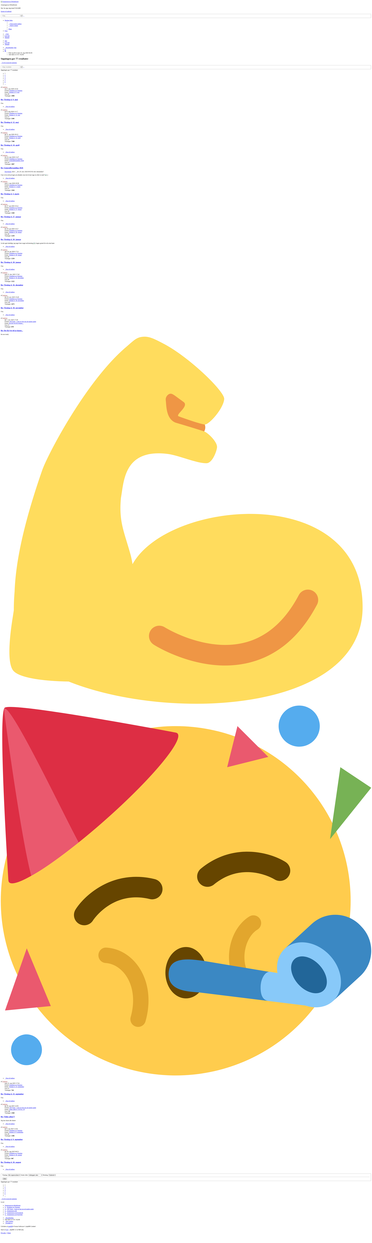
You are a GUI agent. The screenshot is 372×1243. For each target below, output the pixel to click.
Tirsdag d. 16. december (16, 278)
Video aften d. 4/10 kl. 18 (17, 1109)
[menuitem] (15, 24)
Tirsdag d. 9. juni (14, 92)
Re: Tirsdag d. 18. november (12, 308)
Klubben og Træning (15, 90)
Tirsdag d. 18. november (16, 300)
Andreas (4, 87)
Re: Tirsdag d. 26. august (11, 1162)
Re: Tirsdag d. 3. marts (10, 194)
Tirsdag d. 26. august (15, 1155)
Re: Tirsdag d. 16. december (12, 285)
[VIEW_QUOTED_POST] (16, 171)
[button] (5, 84)
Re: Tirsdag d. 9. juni (9, 100)
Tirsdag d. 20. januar (15, 232)
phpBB (10, 1226)
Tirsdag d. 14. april (15, 138)
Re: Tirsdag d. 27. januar (11, 217)
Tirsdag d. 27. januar (15, 209)
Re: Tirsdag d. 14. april (10, 145)
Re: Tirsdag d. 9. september (12, 1139)
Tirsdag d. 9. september (16, 1132)
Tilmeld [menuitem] (7, 37)
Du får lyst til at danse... (16, 323)
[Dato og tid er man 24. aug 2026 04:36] (5, 51)
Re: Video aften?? (8, 1117)
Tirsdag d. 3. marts (14, 187)
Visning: (5, 1175)
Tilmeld (7, 44)
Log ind (7, 42)
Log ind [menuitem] (7, 36)
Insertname (8, 171)
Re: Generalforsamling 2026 (12, 168)
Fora (6, 31)
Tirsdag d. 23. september (16, 1087)
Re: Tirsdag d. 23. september (12, 1094)
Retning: (46, 1175)
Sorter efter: (24, 1175)
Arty (7, 1230)
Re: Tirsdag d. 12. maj (10, 122)
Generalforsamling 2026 (16, 160)
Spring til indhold (6, 11)
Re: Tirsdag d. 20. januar (11, 239)
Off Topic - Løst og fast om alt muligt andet (22, 321)
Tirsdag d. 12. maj (14, 115)
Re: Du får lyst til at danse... (12, 331)
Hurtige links (9, 20)
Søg (6, 41)
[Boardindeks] (10, 1)
